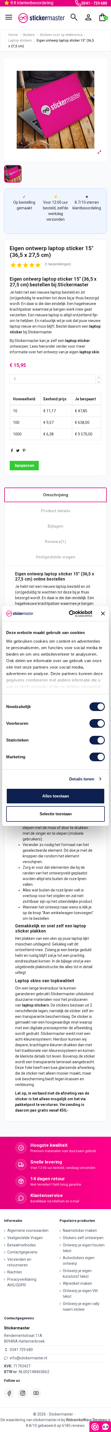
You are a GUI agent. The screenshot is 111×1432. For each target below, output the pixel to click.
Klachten (14, 1272)
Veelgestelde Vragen (25, 1238)
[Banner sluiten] (103, 613)
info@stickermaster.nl (28, 1358)
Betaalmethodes (21, 1245)
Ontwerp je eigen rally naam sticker (81, 1307)
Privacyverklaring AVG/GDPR (21, 1282)
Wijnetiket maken (77, 1283)
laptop (49, 279)
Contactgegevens (22, 1252)
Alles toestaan (55, 796)
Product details (55, 510)
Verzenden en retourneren (19, 1262)
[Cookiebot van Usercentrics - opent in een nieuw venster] (69, 613)
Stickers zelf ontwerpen (83, 1238)
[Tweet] (18, 450)
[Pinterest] (24, 450)
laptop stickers (35, 1005)
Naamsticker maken (80, 1230)
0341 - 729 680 (94, 3)
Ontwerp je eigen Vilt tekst (80, 1294)
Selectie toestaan (56, 813)
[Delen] (12, 450)
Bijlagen (55, 526)
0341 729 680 (21, 1349)
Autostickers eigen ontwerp (79, 1261)
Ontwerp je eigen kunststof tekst (77, 1274)
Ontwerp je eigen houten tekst (84, 1248)
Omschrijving (55, 494)
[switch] (97, 723)
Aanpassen (24, 465)
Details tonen (81, 779)
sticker (65, 279)
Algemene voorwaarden (27, 1230)
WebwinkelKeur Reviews (86, 1420)
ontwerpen (19, 346)
